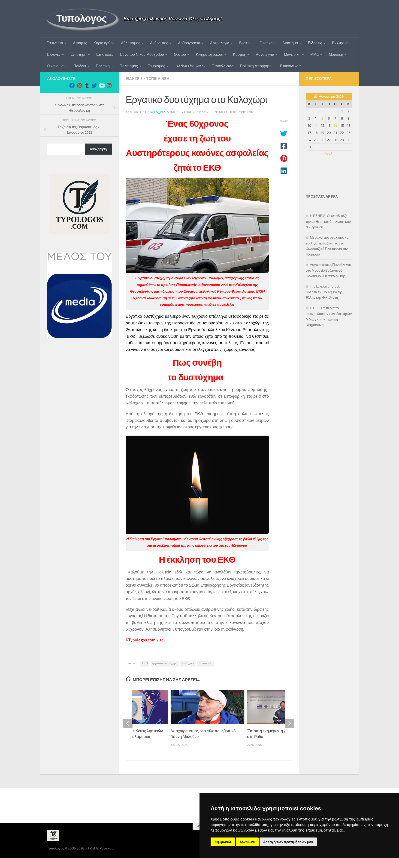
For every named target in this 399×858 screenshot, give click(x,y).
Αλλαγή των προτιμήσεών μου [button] (288, 842)
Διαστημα (290, 43)
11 (315, 125)
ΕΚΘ (145, 663)
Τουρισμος (156, 66)
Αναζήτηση (98, 149)
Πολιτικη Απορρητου (257, 66)
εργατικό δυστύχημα (164, 663)
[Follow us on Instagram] (109, 85)
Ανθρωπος (159, 43)
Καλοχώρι (188, 663)
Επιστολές (104, 54)
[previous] (128, 723)
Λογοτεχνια (265, 54)
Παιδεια (79, 66)
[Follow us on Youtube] (101, 85)
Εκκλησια (340, 43)
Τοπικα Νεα (157, 78)
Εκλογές (53, 54)
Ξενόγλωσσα (222, 66)
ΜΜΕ (314, 54)
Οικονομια (55, 66)
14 (335, 125)
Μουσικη (336, 54)
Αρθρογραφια (189, 43)
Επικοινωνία (290, 66)
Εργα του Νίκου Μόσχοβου (142, 54)
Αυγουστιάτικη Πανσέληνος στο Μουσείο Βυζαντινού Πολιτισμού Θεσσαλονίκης (328, 270)
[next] (289, 723)
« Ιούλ (327, 153)
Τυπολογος (81, 18)
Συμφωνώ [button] (222, 842)
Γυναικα (266, 43)
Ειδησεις (315, 43)
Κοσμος (239, 54)
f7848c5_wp (155, 112)
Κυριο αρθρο (104, 43)
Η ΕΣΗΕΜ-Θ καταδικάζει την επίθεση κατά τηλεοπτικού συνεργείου (328, 221)
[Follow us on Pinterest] (79, 85)
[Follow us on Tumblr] (87, 85)
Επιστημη (78, 54)
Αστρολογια (219, 43)
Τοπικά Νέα (205, 663)
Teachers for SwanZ (190, 66)
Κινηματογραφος (209, 54)
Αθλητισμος (130, 43)
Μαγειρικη (292, 54)
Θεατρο (180, 54)
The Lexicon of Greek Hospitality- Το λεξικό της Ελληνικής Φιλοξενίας (324, 292)
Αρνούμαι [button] (247, 842)
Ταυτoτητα (55, 43)
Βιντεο (244, 43)
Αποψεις (80, 43)
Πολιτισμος (129, 66)
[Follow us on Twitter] (94, 85)
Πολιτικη (103, 66)
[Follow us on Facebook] (72, 85)
